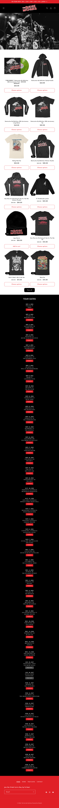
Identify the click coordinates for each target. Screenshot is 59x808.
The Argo (29, 481)
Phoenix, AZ (29, 684)
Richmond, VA (29, 428)
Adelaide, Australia (29, 500)
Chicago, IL (29, 469)
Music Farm (29, 399)
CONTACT (40, 782)
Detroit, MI (29, 571)
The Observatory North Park (30, 696)
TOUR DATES (31, 782)
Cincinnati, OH (29, 459)
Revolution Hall (29, 747)
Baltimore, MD (29, 438)
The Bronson (29, 593)
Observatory (29, 706)
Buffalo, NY (29, 449)
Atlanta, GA (29, 367)
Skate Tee (42, 277)
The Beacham (29, 389)
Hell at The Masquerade (29, 368)
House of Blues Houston (29, 338)
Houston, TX (29, 336)
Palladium (29, 624)
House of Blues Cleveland (29, 552)
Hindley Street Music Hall (29, 501)
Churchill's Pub (29, 379)
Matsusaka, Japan (29, 663)
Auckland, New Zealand (29, 541)
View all (29, 290)
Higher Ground (29, 614)
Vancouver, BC (29, 766)
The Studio (29, 542)
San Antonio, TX (29, 326)
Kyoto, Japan (29, 674)
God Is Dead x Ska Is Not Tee (17, 277)
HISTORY (29, 583)
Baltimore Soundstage (29, 440)
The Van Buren (29, 686)
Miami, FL (29, 377)
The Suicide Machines (27, 803)
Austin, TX (29, 316)
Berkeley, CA (29, 735)
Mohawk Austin (29, 317)
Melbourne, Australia (29, 510)
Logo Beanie (16, 238)
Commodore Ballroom (29, 767)
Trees (29, 307)
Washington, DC (29, 633)
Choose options (17, 90)
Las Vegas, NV (29, 715)
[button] (4, 8)
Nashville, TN (29, 357)
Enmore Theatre (29, 522)
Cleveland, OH (29, 551)
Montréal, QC (29, 602)
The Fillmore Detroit (29, 573)
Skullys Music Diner (30, 563)
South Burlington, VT (29, 612)
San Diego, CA (29, 694)
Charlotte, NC (29, 418)
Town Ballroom (29, 450)
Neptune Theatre (29, 757)
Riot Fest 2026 (29, 471)
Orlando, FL (29, 387)
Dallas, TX (29, 305)
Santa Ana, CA (29, 705)
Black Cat (29, 634)
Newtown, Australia (29, 520)
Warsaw (29, 644)
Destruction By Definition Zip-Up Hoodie (42, 80)
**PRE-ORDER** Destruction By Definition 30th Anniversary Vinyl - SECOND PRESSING (16, 82)
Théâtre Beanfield (29, 604)
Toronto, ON (29, 581)
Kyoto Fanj (29, 675)
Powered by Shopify (37, 803)
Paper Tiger (29, 327)
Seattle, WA (29, 756)
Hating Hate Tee (16, 160)
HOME (18, 782)
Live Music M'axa (29, 665)
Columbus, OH (29, 561)
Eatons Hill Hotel (29, 532)
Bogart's (29, 460)
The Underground (29, 419)
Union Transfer (29, 655)
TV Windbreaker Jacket (42, 198)
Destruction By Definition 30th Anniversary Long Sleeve (16, 122)
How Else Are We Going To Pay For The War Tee (42, 238)
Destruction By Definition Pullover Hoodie (42, 160)
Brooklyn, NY (29, 643)
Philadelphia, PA (29, 653)
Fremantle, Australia (29, 489)
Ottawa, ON (29, 592)
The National (29, 430)
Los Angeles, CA (29, 725)
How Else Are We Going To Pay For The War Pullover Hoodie (16, 199)
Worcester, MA (29, 622)
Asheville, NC (29, 408)
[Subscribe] (33, 792)
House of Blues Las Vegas (29, 716)
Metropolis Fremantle (29, 491)
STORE (24, 782)
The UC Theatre (29, 737)
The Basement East (29, 358)
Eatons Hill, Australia (29, 530)
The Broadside (29, 348)
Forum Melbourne (29, 512)
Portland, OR (29, 745)
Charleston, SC (29, 397)
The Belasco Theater (29, 727)
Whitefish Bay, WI (29, 479)
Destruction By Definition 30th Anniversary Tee (42, 122)
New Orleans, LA (29, 346)
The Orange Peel (29, 409)
